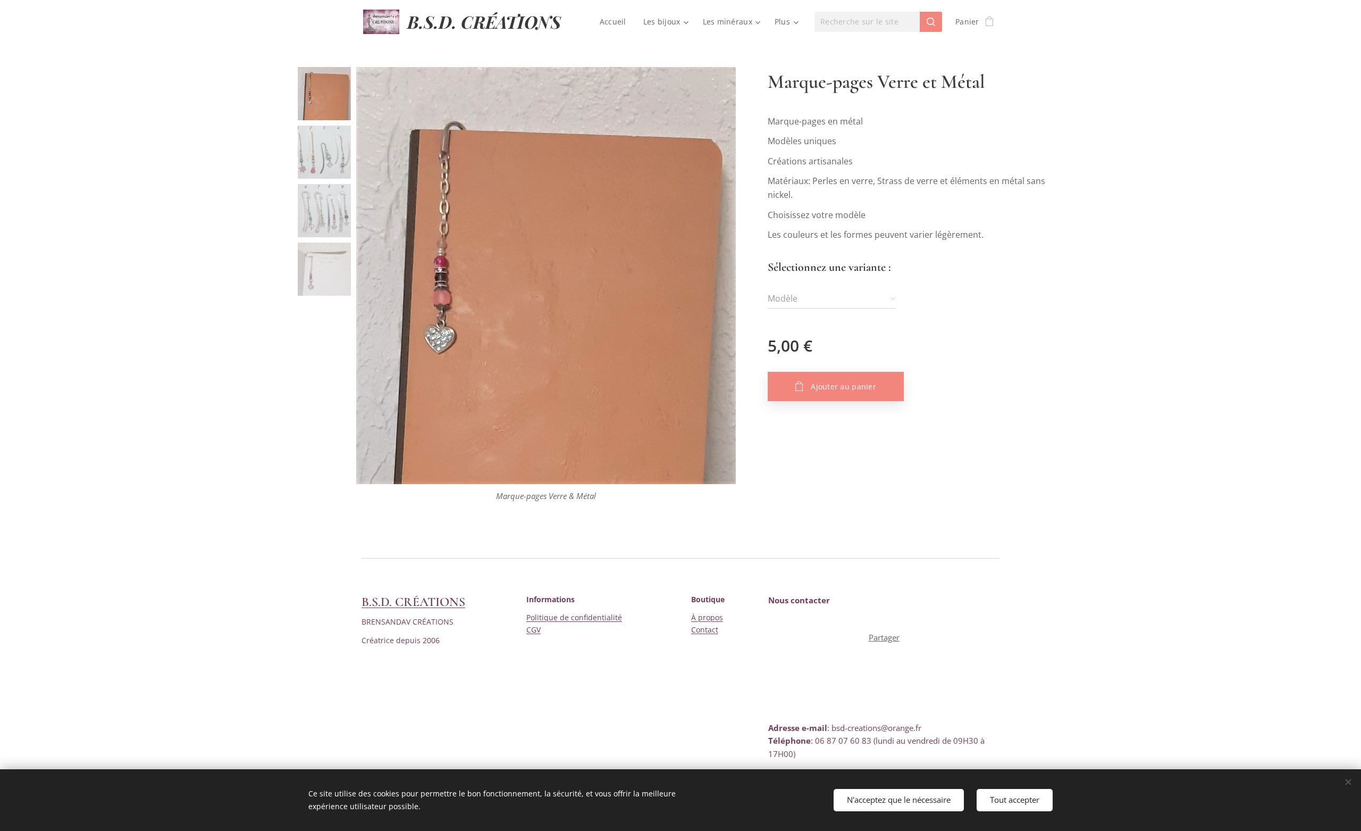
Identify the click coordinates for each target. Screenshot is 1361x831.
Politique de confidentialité (574, 617)
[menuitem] (616, 22)
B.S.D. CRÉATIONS (413, 602)
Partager (884, 637)
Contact (704, 630)
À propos (707, 617)
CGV (533, 630)
